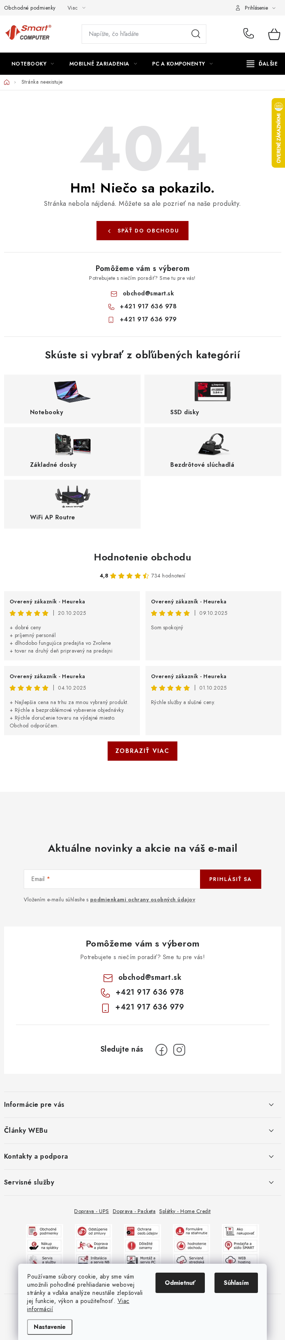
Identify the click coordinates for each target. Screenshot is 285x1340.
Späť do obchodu (148, 230)
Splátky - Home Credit (185, 1211)
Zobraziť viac (142, 751)
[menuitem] (33, 64)
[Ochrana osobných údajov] (142, 1230)
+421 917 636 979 (148, 319)
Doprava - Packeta (134, 1211)
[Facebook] (161, 1050)
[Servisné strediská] (191, 1259)
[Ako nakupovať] (240, 1230)
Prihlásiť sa (230, 879)
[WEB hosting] (240, 1259)
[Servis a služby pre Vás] (44, 1259)
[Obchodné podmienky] (44, 1230)
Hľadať (196, 34)
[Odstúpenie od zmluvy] (93, 1230)
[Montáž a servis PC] (142, 1259)
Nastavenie (50, 1327)
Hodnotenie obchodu (142, 557)
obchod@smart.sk (148, 293)
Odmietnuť (180, 1283)
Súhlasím (236, 1283)
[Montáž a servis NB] (93, 1259)
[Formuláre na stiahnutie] (191, 1230)
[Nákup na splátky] (44, 1245)
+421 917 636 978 (250, 34)
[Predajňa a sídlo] (240, 1245)
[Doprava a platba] (93, 1245)
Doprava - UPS (91, 1211)
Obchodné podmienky (30, 7)
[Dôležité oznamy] (142, 1245)
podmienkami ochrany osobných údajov (143, 899)
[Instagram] (179, 1050)
